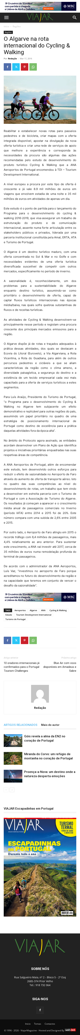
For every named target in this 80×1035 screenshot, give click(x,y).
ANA (43, 610)
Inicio (28, 1023)
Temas (37, 1023)
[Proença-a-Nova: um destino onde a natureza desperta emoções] (13, 776)
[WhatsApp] (33, 67)
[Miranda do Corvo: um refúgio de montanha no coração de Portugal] (13, 758)
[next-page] (12, 790)
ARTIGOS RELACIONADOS (20, 725)
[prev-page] (6, 790)
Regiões (17, 26)
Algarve (33, 610)
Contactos (50, 1023)
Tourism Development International (33, 614)
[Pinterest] (24, 67)
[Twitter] (16, 67)
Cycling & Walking (58, 610)
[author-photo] (40, 702)
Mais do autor (50, 725)
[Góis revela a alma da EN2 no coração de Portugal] (13, 740)
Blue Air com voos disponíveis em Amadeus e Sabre (59, 666)
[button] (6, 18)
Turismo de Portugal (15, 619)
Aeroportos (20, 610)
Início (6, 26)
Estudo (8, 614)
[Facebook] (7, 67)
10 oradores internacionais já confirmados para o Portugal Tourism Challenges (21, 666)
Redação (12, 58)
